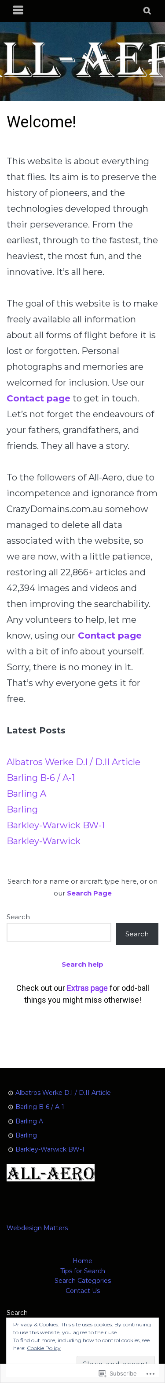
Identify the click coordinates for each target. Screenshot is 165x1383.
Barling (22, 809)
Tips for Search (82, 1271)
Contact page (110, 635)
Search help (82, 964)
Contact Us (83, 1291)
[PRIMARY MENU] (18, 11)
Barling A (26, 793)
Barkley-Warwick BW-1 (56, 825)
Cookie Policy (44, 1348)
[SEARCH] (147, 11)
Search (18, 917)
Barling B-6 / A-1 (41, 778)
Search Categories (83, 1281)
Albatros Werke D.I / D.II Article (73, 762)
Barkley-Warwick (44, 841)
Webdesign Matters (37, 1228)
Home (82, 1261)
